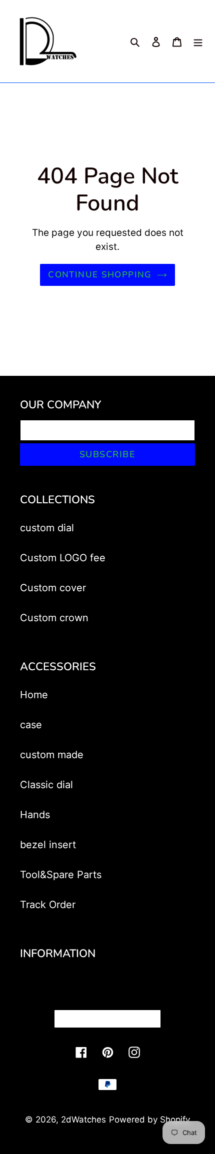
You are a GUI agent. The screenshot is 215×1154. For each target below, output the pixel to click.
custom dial (47, 528)
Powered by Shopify (149, 1120)
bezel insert (48, 845)
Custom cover (53, 588)
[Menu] (198, 41)
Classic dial (46, 785)
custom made (52, 755)
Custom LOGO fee (63, 558)
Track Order (48, 905)
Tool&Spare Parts (61, 875)
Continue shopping (100, 274)
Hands (35, 815)
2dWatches (83, 1120)
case (31, 725)
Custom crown (54, 618)
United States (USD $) (104, 1019)
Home (34, 695)
